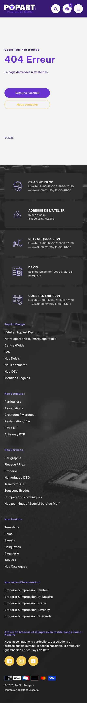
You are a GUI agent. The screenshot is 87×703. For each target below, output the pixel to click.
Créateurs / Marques (19, 415)
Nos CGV (11, 371)
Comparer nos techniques (23, 497)
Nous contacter (15, 365)
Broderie (10, 471)
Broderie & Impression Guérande (28, 616)
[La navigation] (78, 8)
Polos (8, 534)
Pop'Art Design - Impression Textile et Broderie (42, 137)
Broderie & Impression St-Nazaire (28, 597)
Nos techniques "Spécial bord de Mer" (32, 503)
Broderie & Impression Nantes (26, 590)
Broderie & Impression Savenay (27, 610)
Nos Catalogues (15, 566)
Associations (13, 408)
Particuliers (12, 401)
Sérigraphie (12, 458)
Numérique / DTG (17, 477)
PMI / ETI (11, 428)
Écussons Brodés (17, 490)
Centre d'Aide (14, 345)
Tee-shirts (11, 527)
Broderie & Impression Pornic (25, 603)
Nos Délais (12, 358)
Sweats (9, 540)
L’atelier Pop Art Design (21, 332)
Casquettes (12, 547)
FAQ (7, 352)
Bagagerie (11, 553)
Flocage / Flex (14, 464)
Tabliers (10, 560)
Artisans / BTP (14, 434)
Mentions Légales (17, 378)
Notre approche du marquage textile (30, 339)
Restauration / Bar (17, 421)
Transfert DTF (14, 484)
